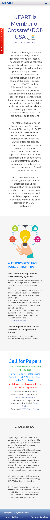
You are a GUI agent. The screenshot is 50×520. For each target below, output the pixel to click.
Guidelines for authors (25, 397)
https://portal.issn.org (17, 320)
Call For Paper (17, 517)
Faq (26, 517)
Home (7, 517)
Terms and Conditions (39, 517)
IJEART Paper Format (29, 409)
